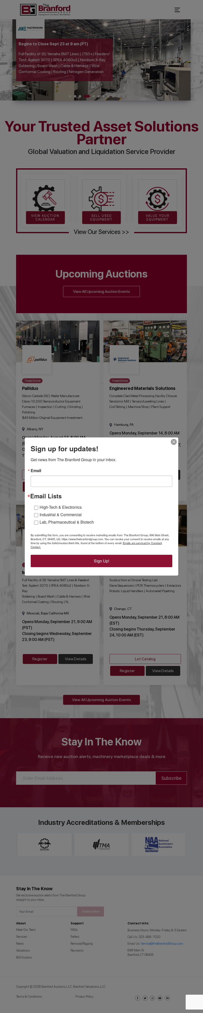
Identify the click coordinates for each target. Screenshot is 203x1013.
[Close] (174, 442)
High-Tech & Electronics (61, 507)
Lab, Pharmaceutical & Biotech (67, 522)
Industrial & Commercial (61, 514)
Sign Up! (101, 561)
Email (36, 471)
